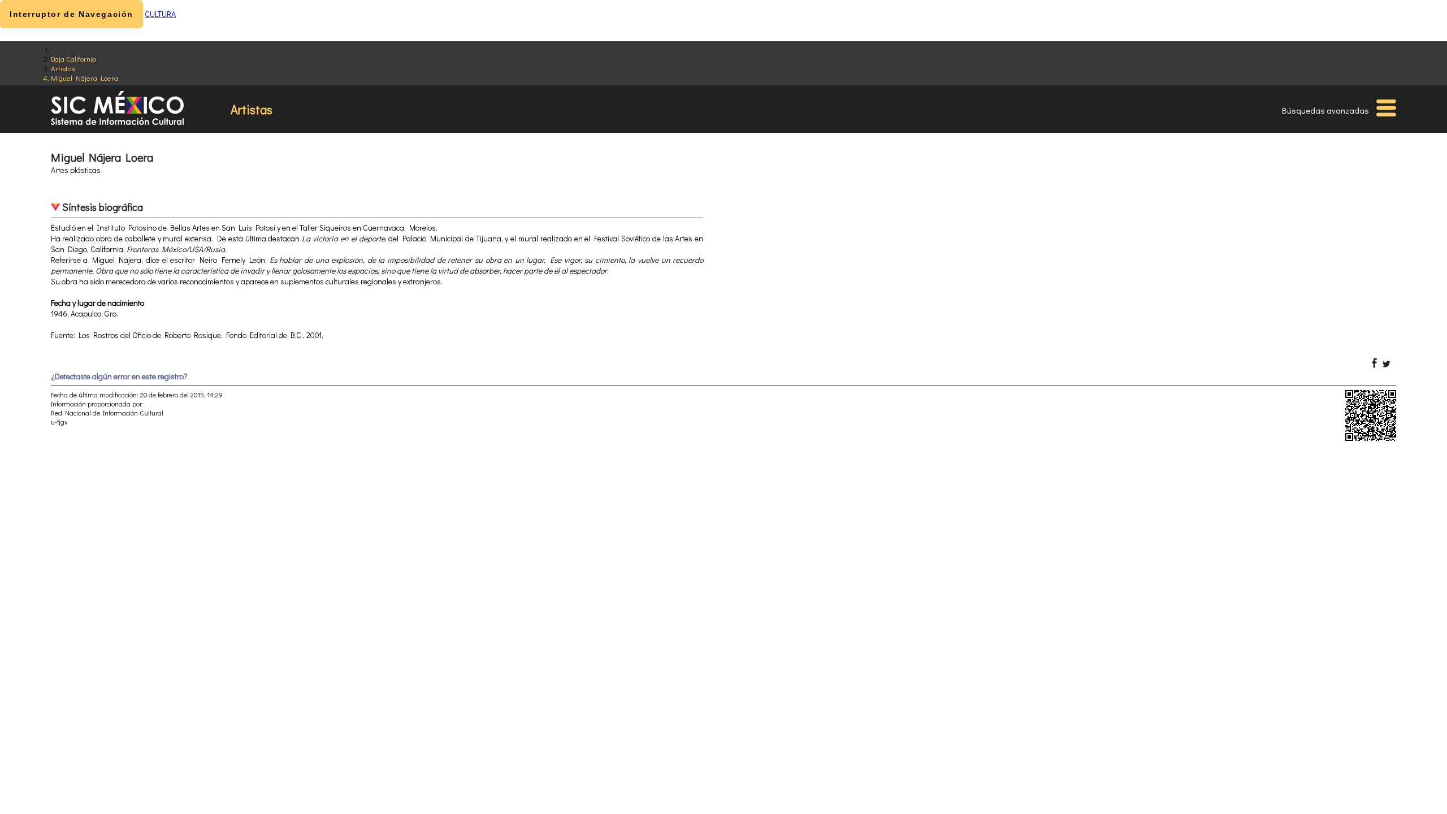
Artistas (63, 68)
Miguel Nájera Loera (84, 78)
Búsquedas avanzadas (1325, 110)
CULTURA (160, 13)
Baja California (73, 58)
